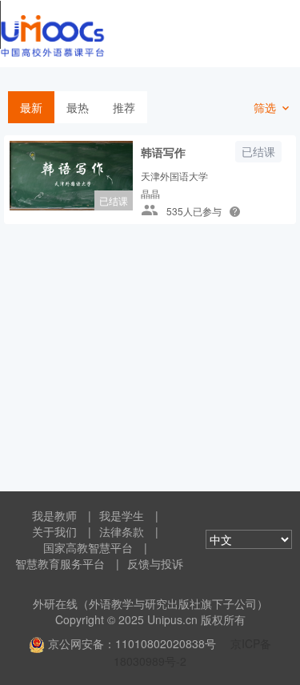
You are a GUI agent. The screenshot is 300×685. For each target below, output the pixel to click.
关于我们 (54, 531)
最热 (77, 107)
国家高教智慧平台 (88, 547)
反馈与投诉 (155, 563)
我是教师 (54, 515)
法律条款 (121, 531)
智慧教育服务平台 (60, 563)
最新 (31, 107)
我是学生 (121, 515)
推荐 (124, 107)
